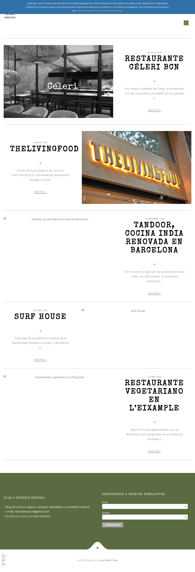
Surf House (40, 317)
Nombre (144, 513)
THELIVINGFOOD (44, 149)
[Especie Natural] (10, 15)
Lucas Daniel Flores (108, 560)
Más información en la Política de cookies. (100, 10)
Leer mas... (154, 110)
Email (144, 502)
